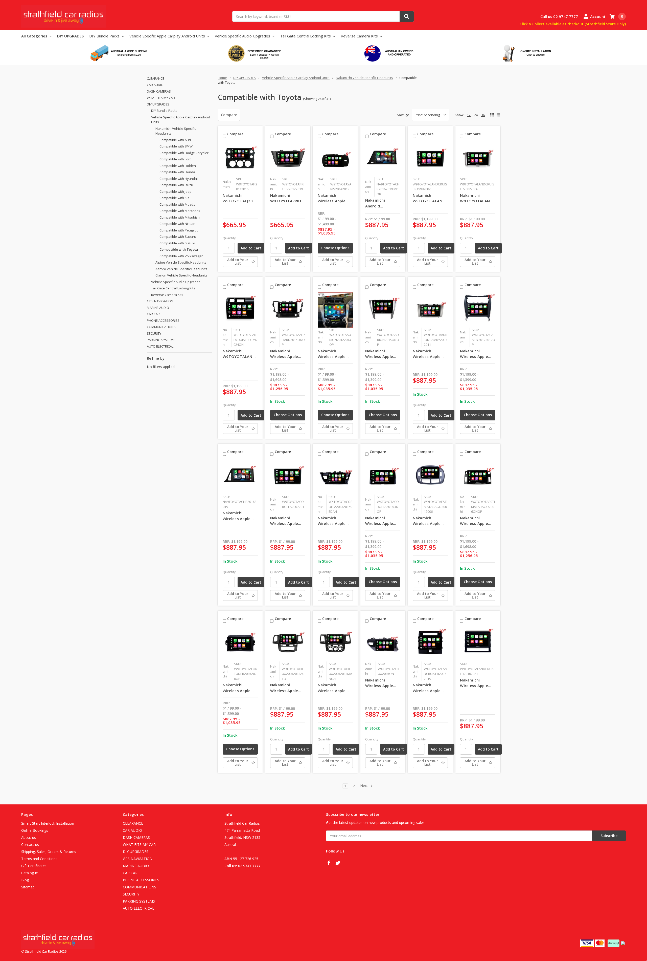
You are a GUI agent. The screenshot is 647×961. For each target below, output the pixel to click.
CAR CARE (154, 314)
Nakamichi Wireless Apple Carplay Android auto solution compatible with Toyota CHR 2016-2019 (240, 515)
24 (476, 115)
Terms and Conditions (39, 858)
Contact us (30, 844)
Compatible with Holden (177, 165)
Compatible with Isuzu (176, 185)
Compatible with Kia (174, 198)
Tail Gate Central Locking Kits (306, 35)
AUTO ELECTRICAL (160, 346)
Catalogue (29, 872)
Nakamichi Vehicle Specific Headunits (175, 131)
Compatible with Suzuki (177, 243)
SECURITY (154, 333)
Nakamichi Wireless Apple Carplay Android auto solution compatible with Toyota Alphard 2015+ (285, 353)
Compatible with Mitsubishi (179, 217)
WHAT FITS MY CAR (161, 97)
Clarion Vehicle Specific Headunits (181, 275)
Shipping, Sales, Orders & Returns (48, 851)
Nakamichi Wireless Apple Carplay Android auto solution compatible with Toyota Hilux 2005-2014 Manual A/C (335, 687)
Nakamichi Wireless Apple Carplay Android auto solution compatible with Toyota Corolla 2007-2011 (285, 520)
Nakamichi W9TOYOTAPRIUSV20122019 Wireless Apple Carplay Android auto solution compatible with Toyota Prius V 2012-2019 (287, 198)
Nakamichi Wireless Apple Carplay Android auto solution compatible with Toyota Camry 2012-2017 (475, 353)
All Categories (34, 35)
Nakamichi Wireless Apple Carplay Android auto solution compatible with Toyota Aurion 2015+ (380, 353)
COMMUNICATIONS (161, 327)
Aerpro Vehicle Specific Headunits (181, 269)
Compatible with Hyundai (178, 178)
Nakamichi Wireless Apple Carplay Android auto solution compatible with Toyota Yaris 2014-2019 (333, 198)
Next (364, 786)
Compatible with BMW (176, 146)
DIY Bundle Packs (105, 35)
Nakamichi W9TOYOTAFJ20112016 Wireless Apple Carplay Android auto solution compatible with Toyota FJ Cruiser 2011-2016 (240, 198)
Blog (25, 880)
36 (483, 115)
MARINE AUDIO (158, 307)
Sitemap (28, 887)
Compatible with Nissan (177, 223)
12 (469, 115)
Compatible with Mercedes (179, 210)
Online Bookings (34, 830)
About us (28, 837)
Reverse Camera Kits (360, 35)
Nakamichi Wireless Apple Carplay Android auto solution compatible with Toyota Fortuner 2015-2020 (239, 687)
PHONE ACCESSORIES (163, 320)
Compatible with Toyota (178, 249)
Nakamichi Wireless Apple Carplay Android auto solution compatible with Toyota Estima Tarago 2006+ (475, 520)
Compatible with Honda (177, 172)
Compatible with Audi (175, 140)
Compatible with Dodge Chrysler (184, 153)
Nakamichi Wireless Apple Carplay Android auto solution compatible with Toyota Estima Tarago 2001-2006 (428, 520)
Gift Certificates (34, 865)
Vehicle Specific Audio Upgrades (243, 35)
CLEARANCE (155, 78)
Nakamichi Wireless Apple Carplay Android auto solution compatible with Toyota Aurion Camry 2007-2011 (429, 353)
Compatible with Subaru (177, 236)
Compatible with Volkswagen (181, 256)
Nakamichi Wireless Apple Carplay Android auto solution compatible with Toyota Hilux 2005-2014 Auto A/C (285, 687)
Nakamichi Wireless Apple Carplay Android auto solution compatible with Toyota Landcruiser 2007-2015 (430, 687)
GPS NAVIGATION (160, 301)
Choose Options (335, 247)
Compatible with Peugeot (178, 230)
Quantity (229, 238)
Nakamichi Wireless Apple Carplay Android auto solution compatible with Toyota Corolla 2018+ (380, 520)
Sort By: (403, 115)
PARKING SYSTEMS (161, 339)
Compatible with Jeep (175, 191)
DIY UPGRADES (70, 35)
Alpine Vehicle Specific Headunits (180, 262)
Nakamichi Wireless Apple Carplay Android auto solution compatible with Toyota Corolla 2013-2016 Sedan (334, 520)
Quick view (240, 159)
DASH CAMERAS (159, 91)
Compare (229, 114)
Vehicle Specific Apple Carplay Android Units (167, 35)
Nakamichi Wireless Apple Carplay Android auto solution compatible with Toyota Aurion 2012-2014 (333, 353)
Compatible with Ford (175, 159)
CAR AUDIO (155, 84)
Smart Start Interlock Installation (47, 823)
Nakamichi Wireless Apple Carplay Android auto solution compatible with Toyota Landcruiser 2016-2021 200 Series (477, 683)
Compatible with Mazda (177, 204)
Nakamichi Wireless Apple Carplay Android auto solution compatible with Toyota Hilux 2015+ (380, 683)
